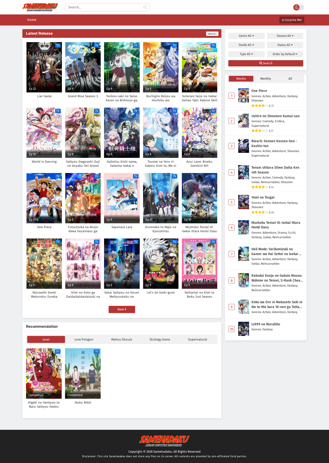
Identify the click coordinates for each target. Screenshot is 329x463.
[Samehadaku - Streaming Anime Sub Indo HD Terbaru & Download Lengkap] (40, 9)
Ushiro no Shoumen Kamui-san (275, 116)
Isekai (255, 182)
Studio (245, 45)
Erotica (279, 121)
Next (121, 309)
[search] (145, 7)
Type (245, 54)
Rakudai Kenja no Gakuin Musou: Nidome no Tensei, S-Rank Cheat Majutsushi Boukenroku (276, 278)
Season (284, 36)
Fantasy (292, 96)
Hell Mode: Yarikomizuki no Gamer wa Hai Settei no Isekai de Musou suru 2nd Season (277, 251)
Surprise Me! (293, 20)
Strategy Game (160, 339)
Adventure (279, 96)
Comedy (268, 121)
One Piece (259, 91)
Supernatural (197, 339)
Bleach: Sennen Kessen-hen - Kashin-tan (274, 143)
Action (267, 96)
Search (267, 63)
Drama (282, 232)
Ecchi (291, 232)
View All (212, 34)
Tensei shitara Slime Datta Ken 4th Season (275, 170)
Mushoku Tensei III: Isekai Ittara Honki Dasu (275, 225)
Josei (46, 339)
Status (283, 45)
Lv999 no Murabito (265, 324)
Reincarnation (270, 182)
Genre (245, 36)
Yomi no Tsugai (263, 197)
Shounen (257, 100)
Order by (284, 54)
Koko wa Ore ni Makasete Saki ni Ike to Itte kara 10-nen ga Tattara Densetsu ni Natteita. (277, 304)
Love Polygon (83, 339)
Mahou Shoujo (121, 339)
